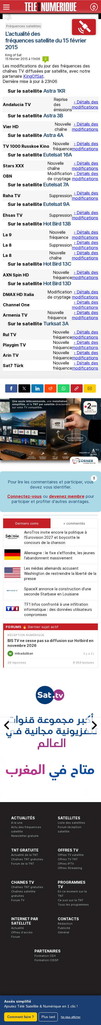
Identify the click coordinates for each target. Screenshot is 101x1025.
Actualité (17, 928)
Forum (15, 937)
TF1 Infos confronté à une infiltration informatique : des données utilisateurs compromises (58, 609)
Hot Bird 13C (57, 264)
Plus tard (48, 1017)
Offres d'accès (22, 932)
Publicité (64, 928)
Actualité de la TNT (24, 855)
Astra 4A (53, 135)
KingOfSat (33, 76)
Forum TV (17, 900)
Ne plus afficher (71, 1017)
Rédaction (65, 923)
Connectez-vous (24, 496)
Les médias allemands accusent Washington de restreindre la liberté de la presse (60, 573)
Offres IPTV (66, 863)
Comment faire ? (20, 1017)
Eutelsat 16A (57, 155)
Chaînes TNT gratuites (27, 859)
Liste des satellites (71, 822)
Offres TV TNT (68, 859)
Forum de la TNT (22, 863)
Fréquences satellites (23, 26)
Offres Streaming (70, 868)
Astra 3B (53, 115)
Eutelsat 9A (56, 204)
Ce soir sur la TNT (70, 900)
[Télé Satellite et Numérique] (50, 7)
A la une (17, 822)
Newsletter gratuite (25, 836)
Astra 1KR (54, 91)
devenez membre (66, 496)
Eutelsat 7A (56, 184)
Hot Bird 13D (57, 283)
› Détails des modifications (85, 104)
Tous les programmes (73, 904)
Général (63, 932)
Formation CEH (45, 956)
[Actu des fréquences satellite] (84, 33)
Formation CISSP (46, 960)
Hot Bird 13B (57, 224)
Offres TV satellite (71, 855)
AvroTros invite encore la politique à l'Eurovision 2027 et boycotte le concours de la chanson (55, 537)
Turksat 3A (55, 323)
